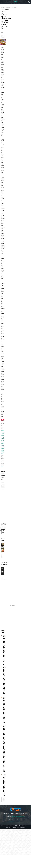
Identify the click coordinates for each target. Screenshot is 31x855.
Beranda (3, 7)
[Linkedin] (13, 819)
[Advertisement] (15, 508)
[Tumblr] (21, 819)
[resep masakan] (15, 2)
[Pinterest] (17, 819)
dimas (4, 24)
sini (2, 466)
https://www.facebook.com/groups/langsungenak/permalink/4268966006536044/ (2, 442)
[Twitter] (25, 819)
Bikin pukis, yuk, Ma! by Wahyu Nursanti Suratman (4, 651)
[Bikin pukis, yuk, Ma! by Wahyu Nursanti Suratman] (1, 635)
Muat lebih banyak (3, 799)
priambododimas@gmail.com (18, 816)
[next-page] (2, 557)
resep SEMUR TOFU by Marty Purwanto (4, 786)
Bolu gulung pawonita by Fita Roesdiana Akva (3, 531)
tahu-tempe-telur (4, 775)
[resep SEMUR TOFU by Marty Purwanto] (1, 774)
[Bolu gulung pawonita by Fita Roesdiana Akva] (1, 697)
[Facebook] (5, 819)
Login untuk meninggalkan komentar (2, 570)
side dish (8, 7)
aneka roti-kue (13, 7)
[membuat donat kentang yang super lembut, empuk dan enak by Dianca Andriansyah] (1, 725)
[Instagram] (9, 819)
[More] (2, 36)
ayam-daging (4, 500)
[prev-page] (2, 555)
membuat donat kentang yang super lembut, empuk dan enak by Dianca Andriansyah (4, 750)
